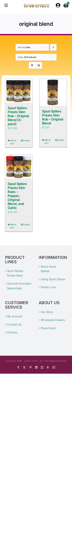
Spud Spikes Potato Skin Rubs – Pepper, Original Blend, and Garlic (17, 196)
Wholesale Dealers (53, 320)
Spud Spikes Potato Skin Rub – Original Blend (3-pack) (18, 116)
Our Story (47, 312)
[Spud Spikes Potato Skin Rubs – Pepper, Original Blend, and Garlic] (18, 167)
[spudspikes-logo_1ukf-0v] (37, 5)
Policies (12, 332)
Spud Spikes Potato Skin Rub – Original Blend (52, 117)
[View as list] (38, 65)
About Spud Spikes (48, 269)
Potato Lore (48, 287)
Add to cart (13, 142)
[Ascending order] (53, 47)
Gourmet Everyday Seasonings (19, 286)
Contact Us (14, 324)
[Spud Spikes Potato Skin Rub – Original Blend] (53, 92)
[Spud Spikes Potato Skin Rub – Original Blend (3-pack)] (18, 91)
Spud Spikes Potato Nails (15, 273)
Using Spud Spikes (53, 279)
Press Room (48, 328)
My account (14, 316)
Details (26, 140)
